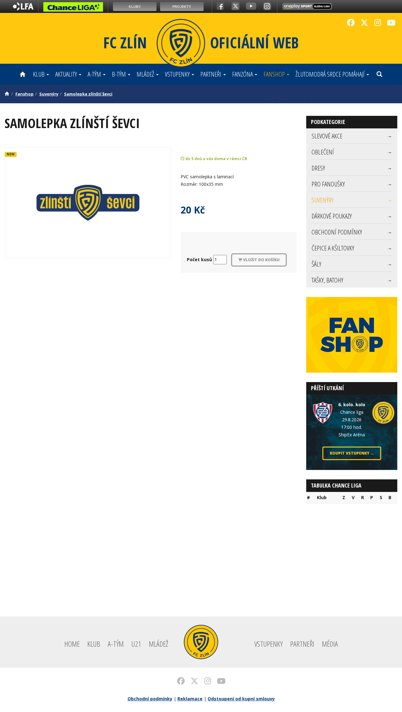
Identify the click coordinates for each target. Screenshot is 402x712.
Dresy (352, 168)
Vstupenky (178, 74)
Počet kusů (199, 259)
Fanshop (274, 74)
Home (72, 644)
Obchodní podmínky (352, 232)
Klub (39, 74)
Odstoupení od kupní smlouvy (241, 699)
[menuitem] (352, 136)
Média (330, 644)
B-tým (119, 74)
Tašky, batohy (352, 280)
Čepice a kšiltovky (352, 248)
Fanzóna (243, 74)
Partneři (211, 74)
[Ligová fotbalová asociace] (23, 8)
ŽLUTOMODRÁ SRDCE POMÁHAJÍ (331, 74)
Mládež (146, 74)
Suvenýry (48, 94)
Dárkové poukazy (352, 216)
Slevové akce (352, 136)
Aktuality (66, 74)
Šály (352, 264)
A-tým (95, 74)
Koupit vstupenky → (352, 453)
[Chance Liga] (73, 8)
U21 (136, 644)
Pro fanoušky (352, 184)
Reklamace (190, 699)
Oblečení (352, 152)
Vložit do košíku (261, 259)
